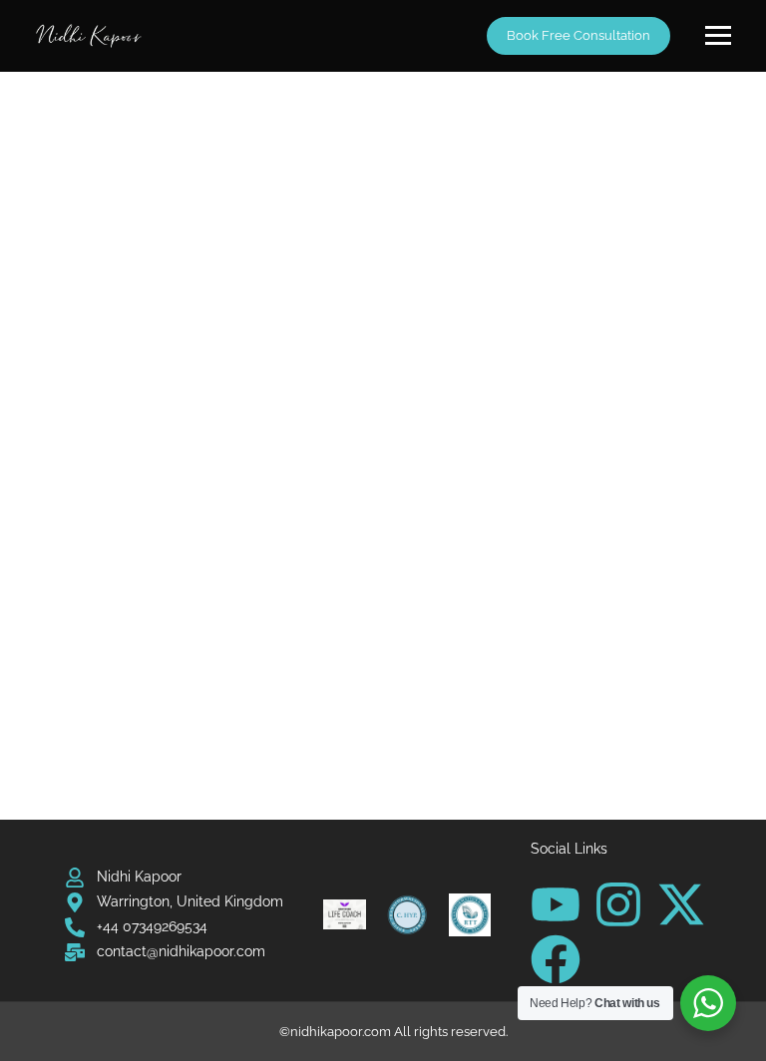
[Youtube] (555, 904)
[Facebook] (555, 959)
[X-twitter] (681, 904)
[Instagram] (618, 904)
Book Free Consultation (578, 35)
